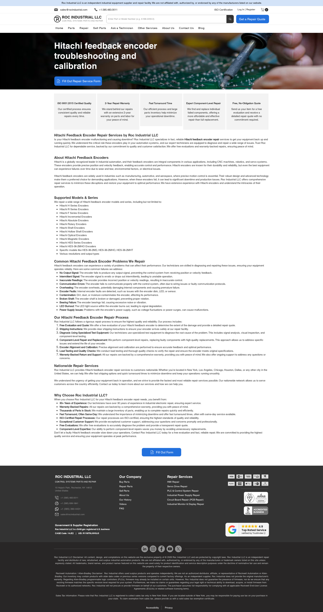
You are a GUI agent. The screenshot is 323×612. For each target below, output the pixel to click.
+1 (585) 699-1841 (69, 503)
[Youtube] (170, 548)
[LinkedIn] (144, 548)
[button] (147, 28)
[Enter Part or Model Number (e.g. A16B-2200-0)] (230, 19)
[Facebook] (161, 548)
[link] (265, 9)
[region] (75, 111)
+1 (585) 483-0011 (69, 497)
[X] (178, 548)
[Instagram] (153, 548)
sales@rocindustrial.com (73, 9)
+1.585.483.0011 (108, 9)
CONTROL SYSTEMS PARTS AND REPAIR (75, 482)
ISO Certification (223, 9)
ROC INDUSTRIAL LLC (73, 477)
